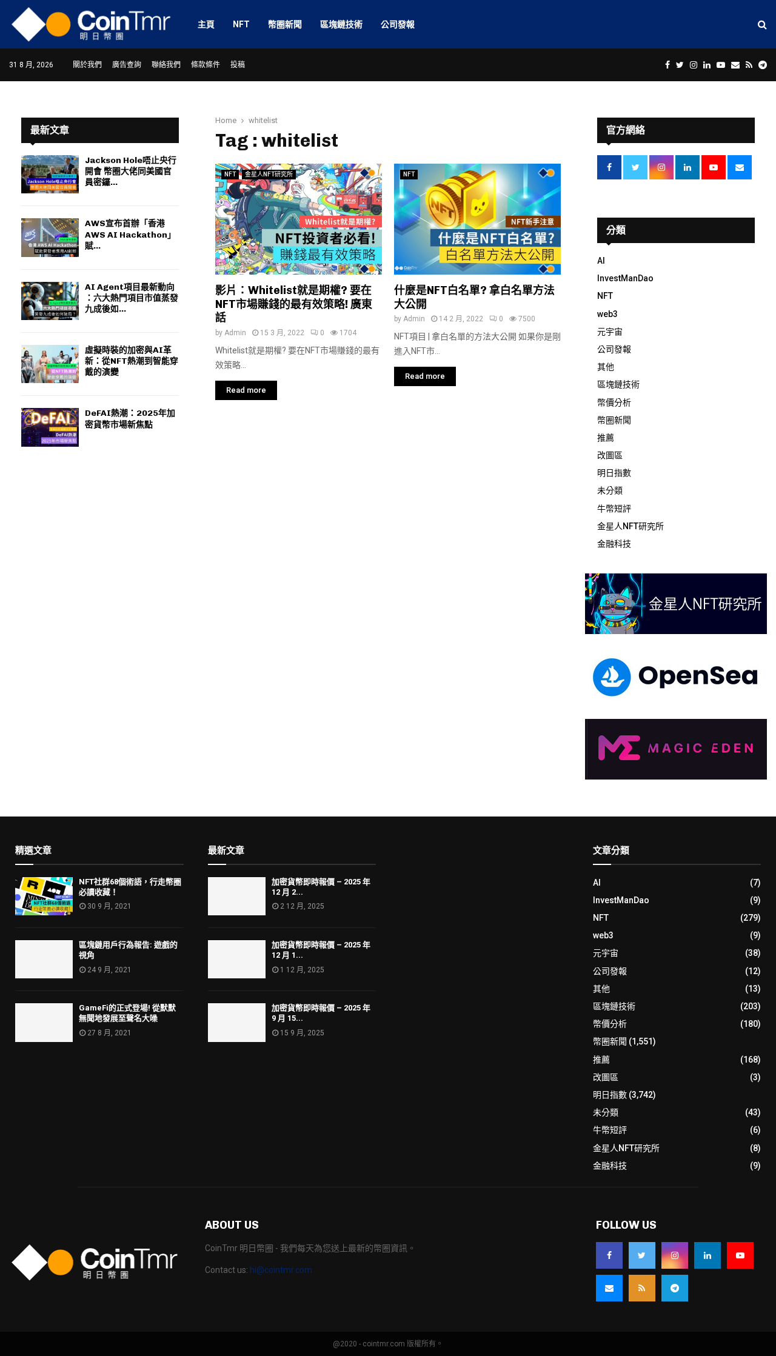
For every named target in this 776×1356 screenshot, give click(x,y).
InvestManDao (625, 278)
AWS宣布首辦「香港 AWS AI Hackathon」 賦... (132, 234)
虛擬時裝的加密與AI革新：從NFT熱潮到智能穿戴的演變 (131, 361)
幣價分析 (614, 402)
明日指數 (614, 473)
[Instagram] (674, 1255)
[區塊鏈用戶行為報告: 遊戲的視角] (44, 959)
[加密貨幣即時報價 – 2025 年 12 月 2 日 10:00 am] (237, 896)
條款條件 (205, 65)
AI (601, 261)
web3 (607, 314)
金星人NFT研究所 (269, 174)
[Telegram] (674, 1288)
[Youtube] (740, 1255)
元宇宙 (610, 331)
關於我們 (87, 65)
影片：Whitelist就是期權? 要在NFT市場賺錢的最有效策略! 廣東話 (293, 304)
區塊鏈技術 (341, 24)
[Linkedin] (707, 1255)
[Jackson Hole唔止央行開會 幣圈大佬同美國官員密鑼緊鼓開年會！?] (50, 174)
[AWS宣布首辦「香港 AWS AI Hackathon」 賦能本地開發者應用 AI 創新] (50, 237)
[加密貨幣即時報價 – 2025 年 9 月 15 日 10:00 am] (237, 1022)
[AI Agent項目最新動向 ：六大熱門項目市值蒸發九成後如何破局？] (50, 301)
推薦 (605, 438)
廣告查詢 (126, 65)
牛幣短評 (614, 508)
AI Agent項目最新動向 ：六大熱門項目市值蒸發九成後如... (131, 298)
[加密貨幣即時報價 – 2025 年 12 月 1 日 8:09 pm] (237, 959)
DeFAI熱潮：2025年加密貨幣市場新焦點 (130, 418)
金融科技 (614, 544)
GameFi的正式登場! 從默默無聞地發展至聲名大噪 (127, 1013)
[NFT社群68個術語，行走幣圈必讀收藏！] (44, 896)
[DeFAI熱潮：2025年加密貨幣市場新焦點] (50, 427)
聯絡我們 (166, 65)
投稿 (237, 65)
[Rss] (642, 1288)
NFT (241, 24)
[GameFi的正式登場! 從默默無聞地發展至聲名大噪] (44, 1022)
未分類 (610, 490)
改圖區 (610, 455)
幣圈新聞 (285, 24)
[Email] (609, 1288)
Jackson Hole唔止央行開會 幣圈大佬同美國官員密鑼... (130, 171)
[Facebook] (609, 1255)
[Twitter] (642, 1255)
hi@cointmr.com (281, 1270)
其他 (605, 367)
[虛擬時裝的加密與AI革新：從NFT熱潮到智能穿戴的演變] (50, 364)
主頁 (206, 24)
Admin (235, 333)
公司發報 (398, 24)
